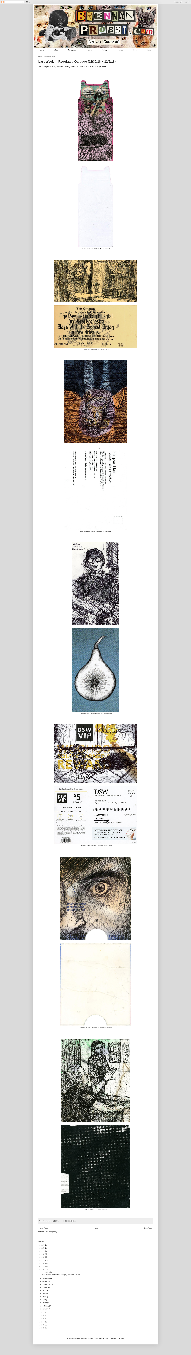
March (44, 1303)
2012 (43, 1328)
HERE (104, 67)
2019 (43, 1266)
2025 (43, 1248)
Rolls (135, 50)
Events (149, 50)
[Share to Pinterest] (74, 1221)
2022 (43, 1257)
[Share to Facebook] (72, 1221)
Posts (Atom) (52, 1232)
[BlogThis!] (67, 1221)
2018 (43, 1269)
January (45, 1309)
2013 (43, 1325)
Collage (104, 50)
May (44, 1297)
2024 (43, 1251)
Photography (72, 50)
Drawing (89, 50)
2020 (43, 1263)
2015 (43, 1319)
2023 (43, 1254)
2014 (43, 1322)
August (45, 1288)
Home (96, 1228)
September (46, 1285)
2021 (43, 1260)
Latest (42, 50)
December (46, 1272)
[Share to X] (69, 1221)
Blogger (121, 1338)
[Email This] (65, 1221)
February (45, 1306)
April (44, 1300)
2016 (43, 1316)
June (44, 1294)
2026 (43, 1245)
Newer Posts (43, 1228)
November (46, 1278)
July (44, 1291)
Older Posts (148, 1228)
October (45, 1282)
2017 (43, 1313)
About (56, 50)
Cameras (120, 50)
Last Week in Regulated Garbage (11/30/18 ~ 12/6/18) (77, 61)
